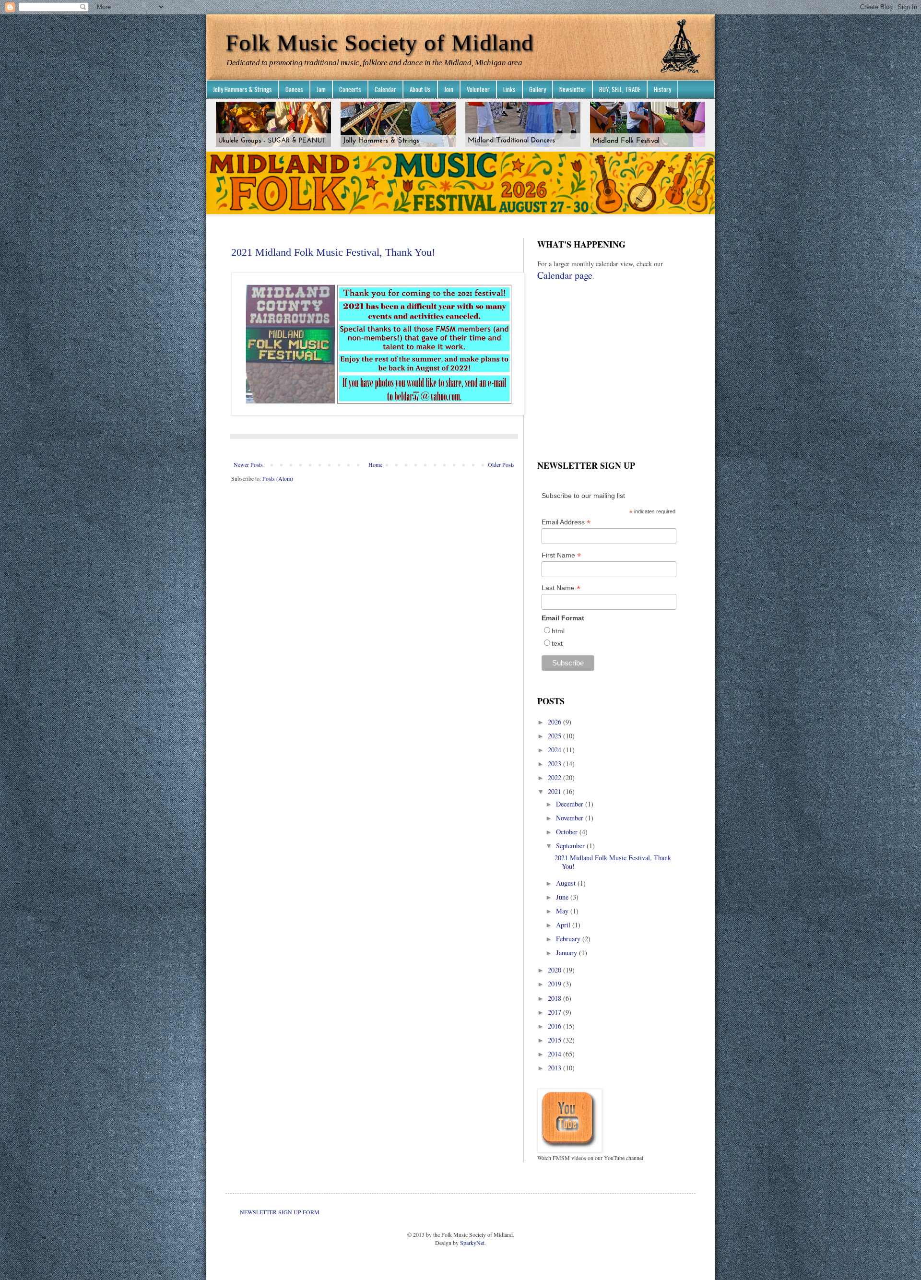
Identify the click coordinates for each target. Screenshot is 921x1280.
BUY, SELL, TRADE (619, 89)
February (569, 938)
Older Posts (501, 464)
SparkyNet (472, 1242)
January (567, 952)
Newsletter (572, 89)
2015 (555, 1039)
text (557, 643)
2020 (555, 969)
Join (448, 89)
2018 (555, 998)
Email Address (566, 522)
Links (509, 89)
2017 (555, 1012)
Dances (294, 89)
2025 (555, 735)
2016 (555, 1026)
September (571, 845)
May (563, 910)
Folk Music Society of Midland (379, 42)
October (567, 831)
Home (375, 464)
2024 (555, 749)
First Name (561, 555)
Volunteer (478, 89)
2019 (555, 983)
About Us (420, 89)
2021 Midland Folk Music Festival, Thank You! (333, 252)
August (567, 883)
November (570, 817)
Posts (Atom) (277, 478)
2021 (555, 791)
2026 (555, 721)
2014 (555, 1053)
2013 (555, 1067)
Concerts (350, 89)
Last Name (561, 588)
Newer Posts (248, 464)
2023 (555, 763)
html (558, 631)
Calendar (385, 89)
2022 (555, 777)
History (662, 89)
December (570, 803)
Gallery (537, 89)
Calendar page (564, 275)
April (564, 924)
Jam (321, 89)
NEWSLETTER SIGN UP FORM (279, 1212)
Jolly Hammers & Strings (242, 89)
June (563, 896)
